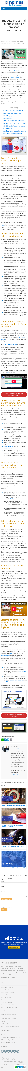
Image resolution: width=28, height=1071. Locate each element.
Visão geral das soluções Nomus (10, 1010)
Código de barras (8, 446)
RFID (2, 225)
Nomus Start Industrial (7, 990)
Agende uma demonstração (8, 1035)
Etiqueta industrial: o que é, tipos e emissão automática (14, 25)
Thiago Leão (15, 749)
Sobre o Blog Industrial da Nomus (10, 1026)
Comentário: (4, 892)
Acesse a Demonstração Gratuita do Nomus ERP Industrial (14, 394)
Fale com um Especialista (7, 1040)
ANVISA (15, 71)
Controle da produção (7, 1000)
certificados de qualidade (16, 680)
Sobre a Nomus (5, 1023)
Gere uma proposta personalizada (10, 1037)
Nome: (2, 881)
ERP (8, 372)
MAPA (11, 499)
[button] (14, 941)
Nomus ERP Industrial (11, 344)
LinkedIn (15, 774)
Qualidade (8, 45)
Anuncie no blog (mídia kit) (8, 1042)
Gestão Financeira (6, 997)
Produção (3, 45)
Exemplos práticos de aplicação (11, 130)
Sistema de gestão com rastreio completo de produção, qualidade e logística (14, 132)
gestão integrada (5, 655)
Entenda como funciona (7, 992)
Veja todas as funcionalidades (9, 1007)
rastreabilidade (15, 77)
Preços (3, 1021)
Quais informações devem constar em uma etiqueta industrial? (13, 121)
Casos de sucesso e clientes (8, 1018)
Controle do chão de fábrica (8, 1005)
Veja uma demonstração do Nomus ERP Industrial (14, 715)
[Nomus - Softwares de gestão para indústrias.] (14, 3)
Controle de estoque (6, 1002)
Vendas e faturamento (7, 995)
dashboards (10, 657)
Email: (2, 886)
